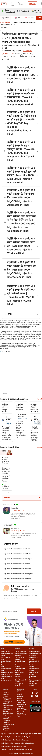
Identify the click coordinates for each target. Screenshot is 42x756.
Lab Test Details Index (19, 746)
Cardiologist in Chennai (33, 658)
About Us (19, 694)
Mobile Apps (20, 700)
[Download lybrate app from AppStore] (35, 711)
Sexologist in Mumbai (19, 684)
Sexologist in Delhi (6, 680)
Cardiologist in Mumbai (19, 658)
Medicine (8, 22)
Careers (19, 698)
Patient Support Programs (24, 749)
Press (18, 716)
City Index (4, 734)
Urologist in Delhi (6, 674)
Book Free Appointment (32, 3)
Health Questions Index (8, 740)
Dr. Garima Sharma (18, 531)
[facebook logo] (32, 693)
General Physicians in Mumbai (21, 654)
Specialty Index (36, 734)
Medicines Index (19, 743)
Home (2, 22)
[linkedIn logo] (32, 696)
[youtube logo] (36, 696)
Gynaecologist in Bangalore (8, 706)
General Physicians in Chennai (35, 654)
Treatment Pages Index (8, 749)
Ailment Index (29, 743)
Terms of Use (21, 702)
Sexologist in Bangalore (7, 729)
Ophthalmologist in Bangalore (8, 725)
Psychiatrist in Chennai (33, 665)
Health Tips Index (27, 737)
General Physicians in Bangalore (7, 698)
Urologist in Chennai (32, 677)
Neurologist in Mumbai (19, 673)
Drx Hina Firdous (17, 510)
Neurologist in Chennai (33, 673)
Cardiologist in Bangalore (7, 702)
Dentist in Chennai (34, 651)
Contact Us (20, 696)
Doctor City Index (13, 734)
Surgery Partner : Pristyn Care (22, 705)
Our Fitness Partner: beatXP (21, 709)
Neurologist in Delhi (7, 672)
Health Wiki (17, 737)
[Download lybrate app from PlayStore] (35, 707)
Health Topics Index (7, 743)
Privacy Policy (21, 712)
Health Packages (6, 746)
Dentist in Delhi (5, 651)
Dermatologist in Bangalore (8, 714)
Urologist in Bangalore (6, 721)
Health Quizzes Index (22, 740)
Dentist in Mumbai (20, 651)
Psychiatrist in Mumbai (19, 665)
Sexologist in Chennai (33, 684)
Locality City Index (25, 734)
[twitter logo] (36, 693)
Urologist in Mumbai (18, 677)
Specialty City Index (7, 737)
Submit (33, 611)
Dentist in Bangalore (6, 693)
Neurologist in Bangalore (7, 717)
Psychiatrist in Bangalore (7, 710)
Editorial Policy (21, 714)
